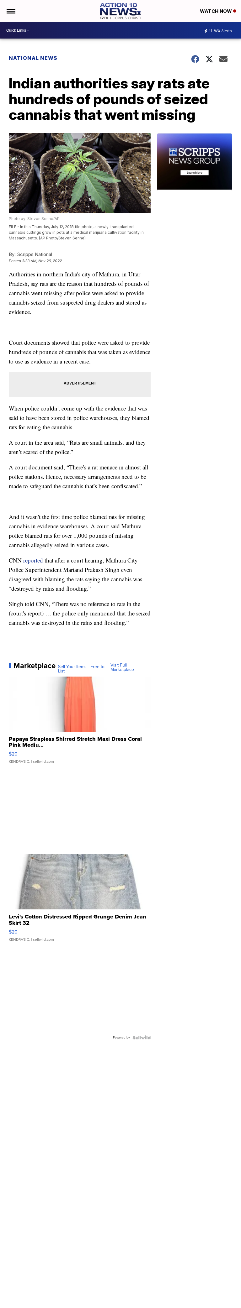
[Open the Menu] (10, 11)
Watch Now (216, 11)
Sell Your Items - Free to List (81, 669)
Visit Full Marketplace (122, 667)
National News (33, 58)
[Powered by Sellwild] (141, 1037)
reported (33, 560)
